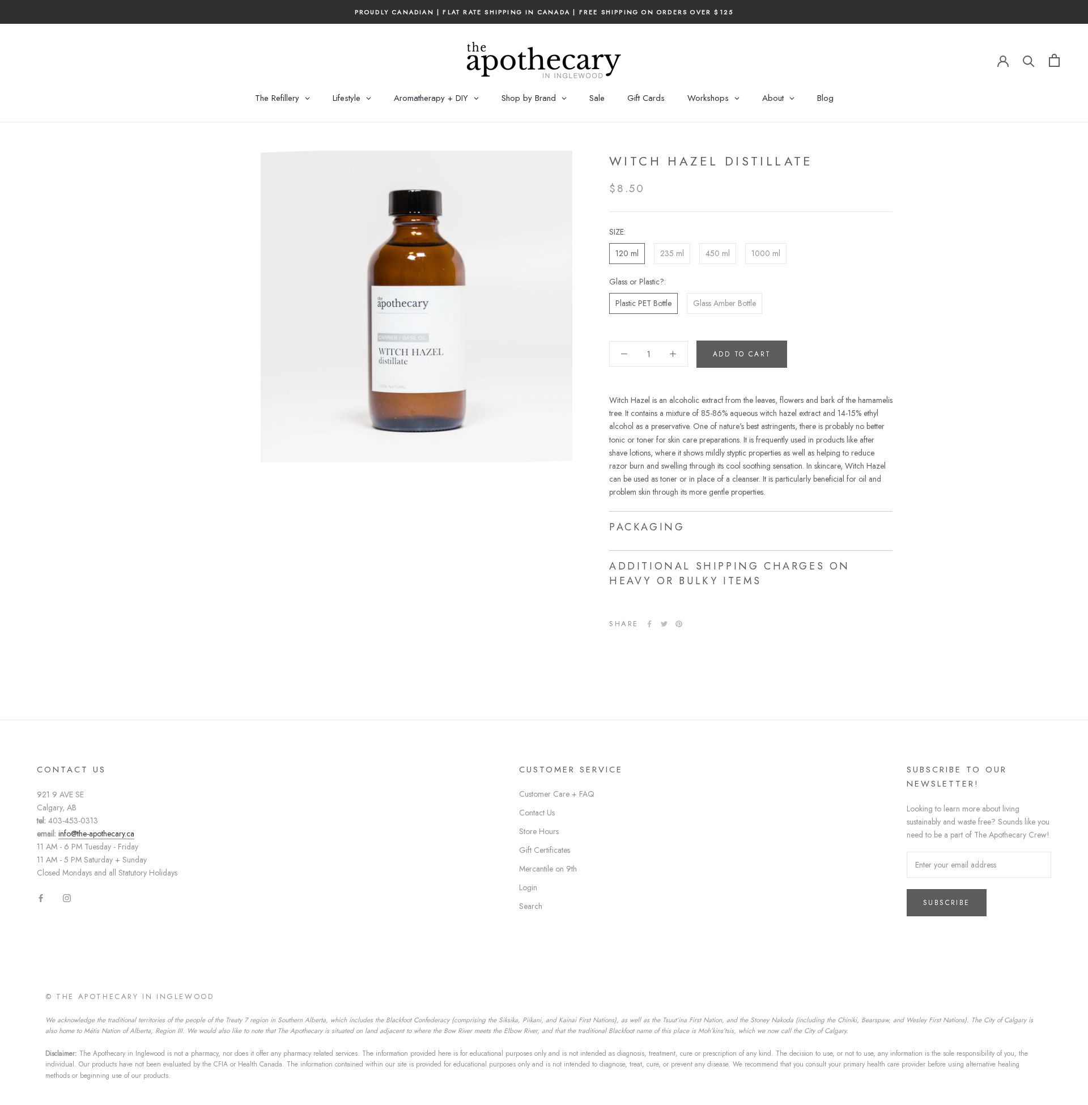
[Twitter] (664, 623)
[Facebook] (649, 623)
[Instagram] (67, 897)
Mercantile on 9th (548, 868)
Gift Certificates (544, 850)
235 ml (672, 253)
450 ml (718, 253)
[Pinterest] (678, 623)
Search (530, 906)
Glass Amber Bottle (724, 303)
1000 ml (765, 253)
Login (528, 887)
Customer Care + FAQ (556, 794)
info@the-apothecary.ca (96, 833)
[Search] (1029, 60)
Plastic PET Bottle (643, 303)
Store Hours (539, 831)
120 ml (627, 253)
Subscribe (946, 903)
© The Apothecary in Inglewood (129, 996)
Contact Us (537, 812)
